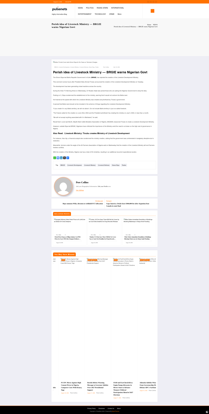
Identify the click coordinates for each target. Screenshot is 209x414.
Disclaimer (102, 408)
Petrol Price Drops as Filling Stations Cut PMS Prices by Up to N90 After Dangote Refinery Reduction (68, 238)
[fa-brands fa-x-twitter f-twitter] (151, 2)
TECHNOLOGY (100, 14)
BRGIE (56, 67)
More (119, 14)
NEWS (80, 8)
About (119, 408)
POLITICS (89, 8)
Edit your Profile (103, 186)
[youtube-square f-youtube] (156, 2)
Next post (108, 201)
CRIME (111, 14)
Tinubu (97, 67)
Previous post (99, 201)
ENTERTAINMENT (84, 14)
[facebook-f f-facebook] (148, 2)
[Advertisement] (104, 42)
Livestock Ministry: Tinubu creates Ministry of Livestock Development (97, 133)
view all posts (80, 190)
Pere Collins (106, 67)
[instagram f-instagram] (153, 2)
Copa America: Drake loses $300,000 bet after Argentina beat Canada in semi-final (127, 205)
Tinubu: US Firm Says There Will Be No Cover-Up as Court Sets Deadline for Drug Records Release (102, 238)
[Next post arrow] (155, 203)
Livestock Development (63, 67)
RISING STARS (102, 8)
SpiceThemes (115, 411)
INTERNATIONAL (117, 8)
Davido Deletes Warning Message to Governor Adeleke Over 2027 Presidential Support (64, 386)
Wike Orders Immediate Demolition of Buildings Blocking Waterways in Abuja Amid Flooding (137, 238)
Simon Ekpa (92, 67)
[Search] (145, 11)
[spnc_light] (148, 11)
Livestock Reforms (83, 67)
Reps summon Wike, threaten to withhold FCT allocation (83, 203)
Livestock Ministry (74, 67)
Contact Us (111, 408)
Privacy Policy (91, 408)
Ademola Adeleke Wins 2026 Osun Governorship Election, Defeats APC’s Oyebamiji (116, 385)
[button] (207, 412)
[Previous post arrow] (53, 203)
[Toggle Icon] (152, 11)
